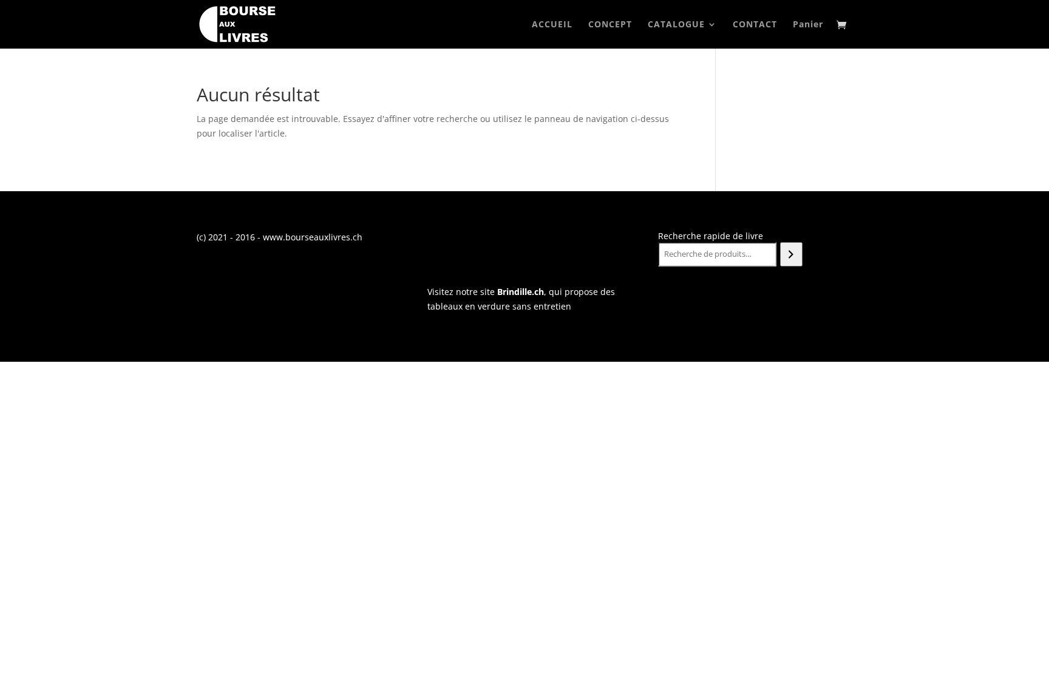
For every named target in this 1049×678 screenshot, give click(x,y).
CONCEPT (610, 25)
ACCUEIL (552, 25)
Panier (808, 25)
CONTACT (755, 25)
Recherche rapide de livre (710, 236)
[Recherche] (791, 254)
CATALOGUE (676, 25)
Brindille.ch (520, 291)
